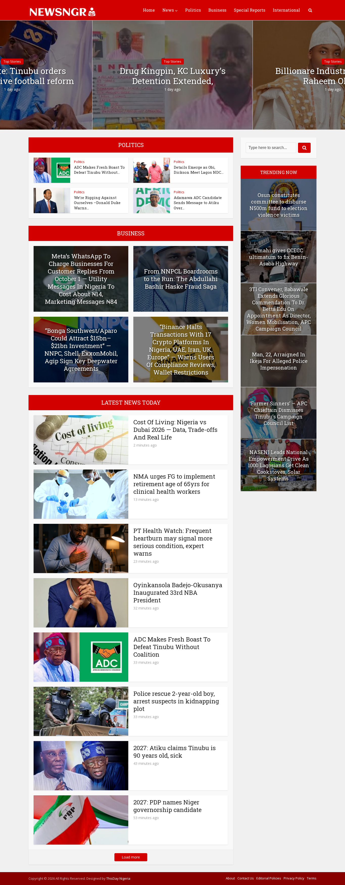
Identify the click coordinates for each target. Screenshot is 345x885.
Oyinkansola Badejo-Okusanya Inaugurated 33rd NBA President (177, 592)
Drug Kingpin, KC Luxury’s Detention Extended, (173, 76)
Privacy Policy (294, 878)
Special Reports (249, 10)
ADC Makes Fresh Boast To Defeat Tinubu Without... (99, 170)
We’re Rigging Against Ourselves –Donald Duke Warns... (97, 202)
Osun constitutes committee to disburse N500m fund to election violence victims (279, 205)
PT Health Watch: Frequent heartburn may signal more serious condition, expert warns (172, 542)
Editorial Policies (268, 878)
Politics (193, 10)
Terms (311, 878)
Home (149, 10)
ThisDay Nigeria (118, 878)
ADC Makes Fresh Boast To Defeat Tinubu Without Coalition (171, 646)
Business (217, 10)
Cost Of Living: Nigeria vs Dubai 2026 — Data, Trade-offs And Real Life (175, 429)
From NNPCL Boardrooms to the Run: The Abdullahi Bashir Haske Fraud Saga (181, 278)
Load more (131, 857)
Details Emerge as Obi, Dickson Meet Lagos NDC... (199, 170)
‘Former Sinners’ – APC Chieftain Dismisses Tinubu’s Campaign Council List (278, 413)
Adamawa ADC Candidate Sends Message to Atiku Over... (198, 202)
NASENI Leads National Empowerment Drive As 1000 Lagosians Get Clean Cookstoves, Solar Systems (278, 465)
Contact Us (245, 878)
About (230, 878)
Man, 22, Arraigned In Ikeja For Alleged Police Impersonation (279, 361)
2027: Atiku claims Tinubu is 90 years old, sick (174, 751)
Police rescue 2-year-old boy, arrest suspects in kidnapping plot (176, 701)
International (286, 10)
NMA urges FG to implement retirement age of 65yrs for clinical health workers (174, 484)
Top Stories (172, 61)
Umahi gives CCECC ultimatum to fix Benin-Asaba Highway (278, 257)
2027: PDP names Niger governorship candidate (167, 806)
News (168, 10)
